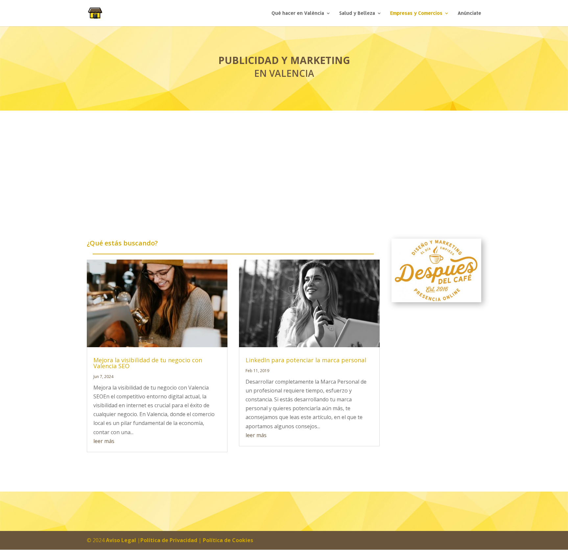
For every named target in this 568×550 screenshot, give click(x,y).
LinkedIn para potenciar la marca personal (306, 360)
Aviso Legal (121, 540)
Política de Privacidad (168, 540)
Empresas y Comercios (416, 13)
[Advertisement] (284, 160)
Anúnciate (469, 13)
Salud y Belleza (357, 13)
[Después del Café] (436, 270)
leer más (103, 441)
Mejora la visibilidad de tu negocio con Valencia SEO (147, 363)
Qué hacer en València (298, 13)
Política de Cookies (228, 540)
